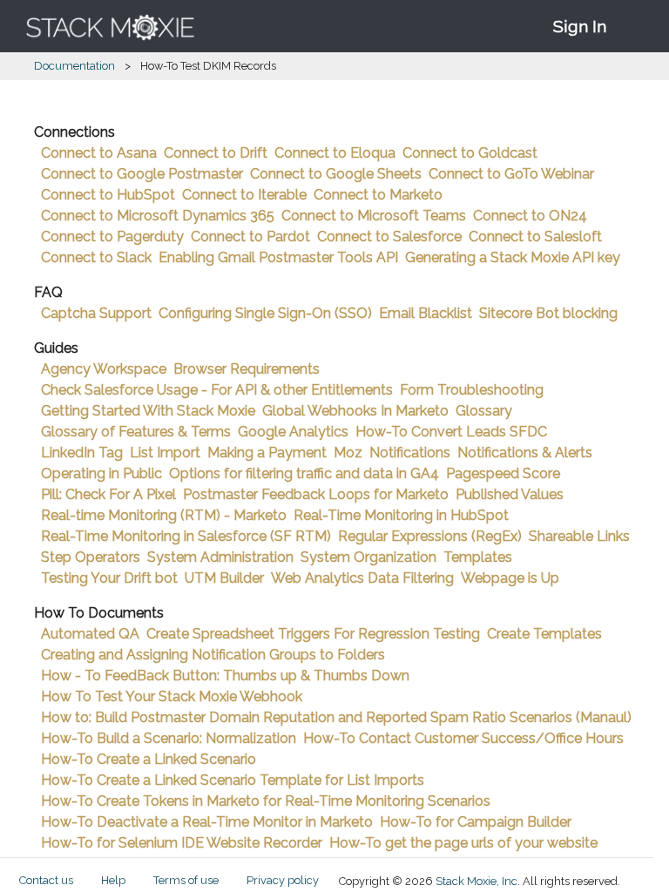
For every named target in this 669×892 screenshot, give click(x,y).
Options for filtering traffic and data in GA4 (304, 473)
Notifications (409, 452)
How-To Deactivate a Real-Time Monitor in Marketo (207, 822)
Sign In (579, 26)
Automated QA (90, 633)
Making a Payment (267, 452)
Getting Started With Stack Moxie (148, 410)
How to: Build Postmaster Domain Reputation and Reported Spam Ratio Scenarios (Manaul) (336, 717)
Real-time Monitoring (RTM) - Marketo (164, 515)
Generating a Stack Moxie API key (512, 257)
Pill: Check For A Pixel (108, 494)
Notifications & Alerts (524, 452)
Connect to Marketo (378, 194)
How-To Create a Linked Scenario (148, 759)
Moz (348, 452)
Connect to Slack (96, 257)
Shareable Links (579, 536)
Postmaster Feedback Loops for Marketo (316, 494)
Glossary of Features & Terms (136, 431)
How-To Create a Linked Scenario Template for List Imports (232, 780)
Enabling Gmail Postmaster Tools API (278, 257)
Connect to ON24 (530, 215)
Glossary (484, 410)
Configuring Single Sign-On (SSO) (265, 313)
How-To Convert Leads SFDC (451, 431)
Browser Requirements (246, 369)
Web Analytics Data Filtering (362, 578)
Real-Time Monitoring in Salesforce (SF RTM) (186, 536)
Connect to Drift (215, 153)
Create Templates (544, 633)
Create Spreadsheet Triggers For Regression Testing (313, 633)
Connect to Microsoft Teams (373, 215)
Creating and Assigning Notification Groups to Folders (213, 654)
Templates (477, 557)
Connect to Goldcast (469, 153)
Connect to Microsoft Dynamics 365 (157, 215)
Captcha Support (96, 313)
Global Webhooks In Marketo (355, 410)
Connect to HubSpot (108, 194)
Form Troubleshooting (472, 390)
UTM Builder (224, 578)
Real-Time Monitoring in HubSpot (401, 515)
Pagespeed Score (503, 473)
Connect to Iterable (244, 194)
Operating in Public (101, 473)
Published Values (510, 494)
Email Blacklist (425, 313)
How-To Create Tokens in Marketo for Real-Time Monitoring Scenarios (265, 801)
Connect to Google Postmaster (142, 174)
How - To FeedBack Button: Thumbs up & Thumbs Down (225, 675)
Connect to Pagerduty (112, 236)
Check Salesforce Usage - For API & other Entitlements (217, 390)
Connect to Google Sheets (336, 174)
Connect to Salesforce (389, 236)
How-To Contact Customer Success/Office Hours (463, 738)
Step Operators (90, 557)
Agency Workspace (103, 369)
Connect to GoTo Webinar (511, 174)
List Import (165, 452)
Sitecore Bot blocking (548, 313)
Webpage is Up (510, 578)
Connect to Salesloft (535, 236)
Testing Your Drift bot (109, 578)
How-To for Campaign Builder (475, 822)
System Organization (368, 557)
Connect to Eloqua (334, 153)
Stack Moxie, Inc (476, 881)
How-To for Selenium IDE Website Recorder (181, 843)
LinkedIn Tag (82, 452)
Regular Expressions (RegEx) (430, 536)
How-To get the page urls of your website (463, 843)
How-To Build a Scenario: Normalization (168, 738)
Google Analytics (293, 431)
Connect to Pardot (250, 236)
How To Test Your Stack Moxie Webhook (171, 696)
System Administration (220, 557)
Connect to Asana (99, 153)
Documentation (74, 65)
